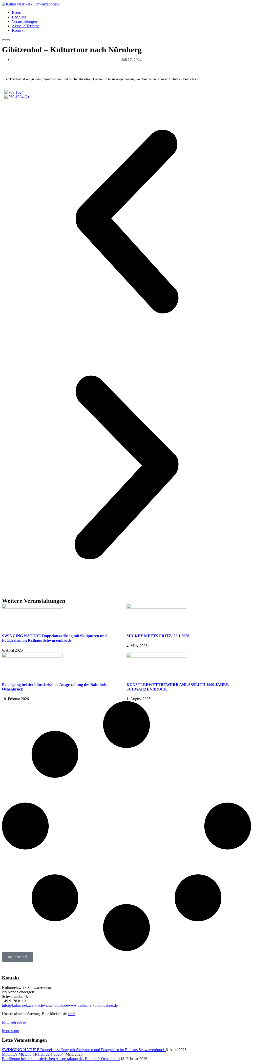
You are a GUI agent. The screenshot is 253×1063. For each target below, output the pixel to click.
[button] (126, 222)
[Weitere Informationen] (4, 40)
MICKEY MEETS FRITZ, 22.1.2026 (157, 636)
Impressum (10, 1031)
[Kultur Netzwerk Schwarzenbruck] (31, 4)
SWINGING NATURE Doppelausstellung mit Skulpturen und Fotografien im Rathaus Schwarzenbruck (54, 638)
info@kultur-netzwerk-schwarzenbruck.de (35, 1005)
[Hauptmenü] (8, 40)
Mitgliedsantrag (14, 1022)
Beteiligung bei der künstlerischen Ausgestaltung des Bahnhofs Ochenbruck (61, 1059)
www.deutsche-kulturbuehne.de (93, 1005)
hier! (71, 1014)
